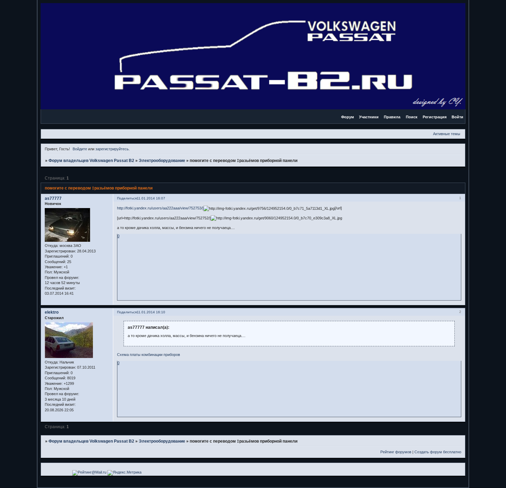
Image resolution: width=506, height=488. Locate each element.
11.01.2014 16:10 (151, 312)
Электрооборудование (162, 160)
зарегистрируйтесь (112, 149)
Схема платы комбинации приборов (148, 355)
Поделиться (127, 198)
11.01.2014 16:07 (151, 198)
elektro (52, 312)
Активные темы (446, 134)
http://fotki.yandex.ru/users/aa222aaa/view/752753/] (160, 208)
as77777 (53, 198)
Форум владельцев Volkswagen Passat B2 (91, 160)
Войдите (80, 149)
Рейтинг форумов (395, 452)
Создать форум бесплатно (437, 452)
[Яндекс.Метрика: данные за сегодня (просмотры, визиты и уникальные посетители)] (124, 473)
